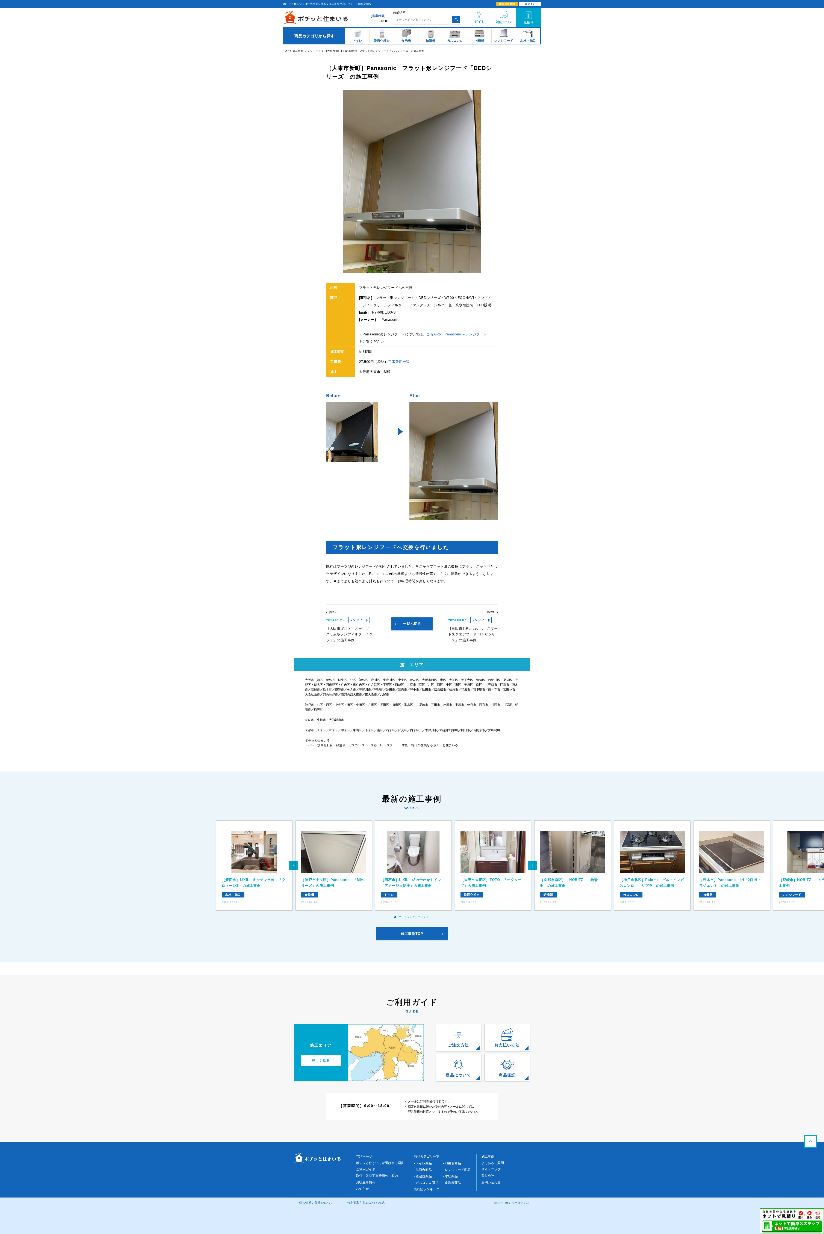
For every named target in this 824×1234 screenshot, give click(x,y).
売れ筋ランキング (426, 1189)
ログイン (530, 3)
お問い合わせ (491, 1182)
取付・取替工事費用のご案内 (377, 1176)
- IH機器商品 (452, 1163)
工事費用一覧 (399, 362)
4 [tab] (409, 917)
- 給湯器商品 (423, 1176)
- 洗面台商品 (423, 1170)
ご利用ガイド (365, 1169)
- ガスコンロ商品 (426, 1182)
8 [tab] (428, 917)
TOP (286, 50)
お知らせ (362, 1188)
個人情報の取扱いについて (318, 1202)
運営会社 (487, 1176)
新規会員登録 (507, 3)
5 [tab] (414, 917)
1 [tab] (395, 917)
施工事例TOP (412, 933)
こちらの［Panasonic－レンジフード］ (459, 334)
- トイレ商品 (423, 1163)
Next (532, 865)
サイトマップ (491, 1169)
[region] (412, 35)
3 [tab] (405, 917)
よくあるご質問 (492, 1163)
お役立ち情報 (365, 1182)
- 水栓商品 (450, 1176)
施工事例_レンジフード (306, 50)
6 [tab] (419, 917)
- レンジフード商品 (457, 1170)
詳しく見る (321, 1060)
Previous (293, 865)
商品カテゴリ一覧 (426, 1156)
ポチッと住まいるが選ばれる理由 (380, 1163)
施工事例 (487, 1156)
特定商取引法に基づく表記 (366, 1202)
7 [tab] (424, 917)
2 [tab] (400, 917)
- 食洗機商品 (452, 1182)
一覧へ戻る (412, 624)
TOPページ (364, 1156)
